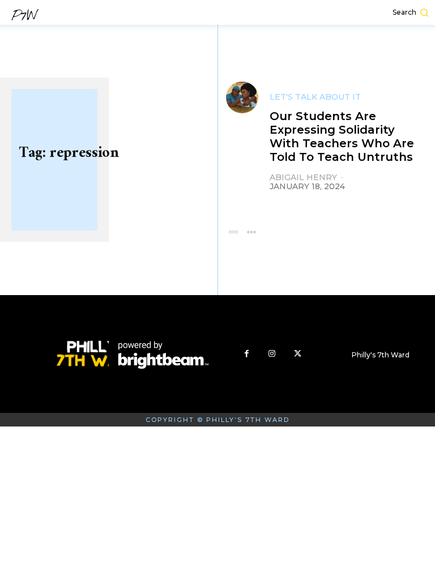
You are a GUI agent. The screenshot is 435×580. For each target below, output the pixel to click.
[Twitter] (298, 354)
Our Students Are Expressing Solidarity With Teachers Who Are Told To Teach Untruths (342, 136)
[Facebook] (247, 354)
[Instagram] (272, 354)
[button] (353, 12)
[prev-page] (233, 231)
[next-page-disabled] (251, 231)
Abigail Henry (303, 177)
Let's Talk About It (315, 97)
